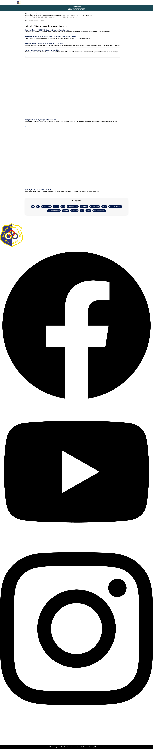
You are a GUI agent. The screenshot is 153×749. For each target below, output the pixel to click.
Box (38, 206)
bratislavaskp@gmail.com (8, 220)
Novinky (84, 9)
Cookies (2, 720)
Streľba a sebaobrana (54, 210)
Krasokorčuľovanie (77, 9)
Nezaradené (84, 206)
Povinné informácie (6, 723)
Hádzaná (56, 206)
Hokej (63, 206)
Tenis (82, 210)
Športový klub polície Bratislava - (61, 747)
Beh (33, 206)
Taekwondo (74, 210)
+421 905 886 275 (5, 222)
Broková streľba (46, 206)
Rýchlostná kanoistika (115, 206)
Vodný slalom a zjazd (99, 210)
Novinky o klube (94, 206)
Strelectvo (65, 210)
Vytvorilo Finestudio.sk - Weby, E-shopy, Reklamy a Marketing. (88, 747)
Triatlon (88, 210)
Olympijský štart (77, 6)
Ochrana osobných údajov (8, 721)
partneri (104, 206)
